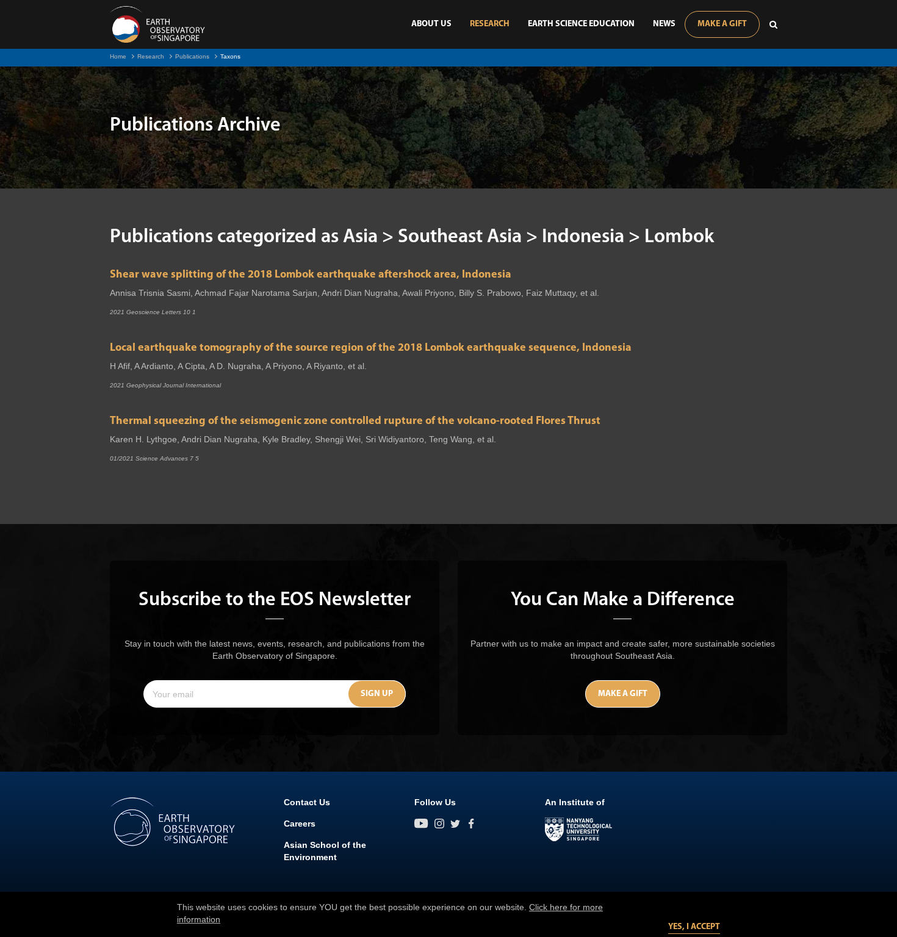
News (664, 24)
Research (490, 24)
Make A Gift (722, 24)
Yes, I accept (694, 927)
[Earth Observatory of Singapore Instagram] (439, 823)
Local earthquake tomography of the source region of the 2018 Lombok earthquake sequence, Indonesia (371, 348)
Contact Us (307, 802)
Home (118, 56)
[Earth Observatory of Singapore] (157, 24)
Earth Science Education (581, 24)
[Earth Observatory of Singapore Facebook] (471, 823)
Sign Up (377, 693)
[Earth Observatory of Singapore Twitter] (455, 823)
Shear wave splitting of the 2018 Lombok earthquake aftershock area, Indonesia (310, 275)
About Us (431, 24)
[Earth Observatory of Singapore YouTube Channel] (421, 823)
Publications (192, 56)
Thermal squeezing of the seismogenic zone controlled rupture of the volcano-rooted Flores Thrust (355, 421)
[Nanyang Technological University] (578, 829)
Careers (299, 823)
